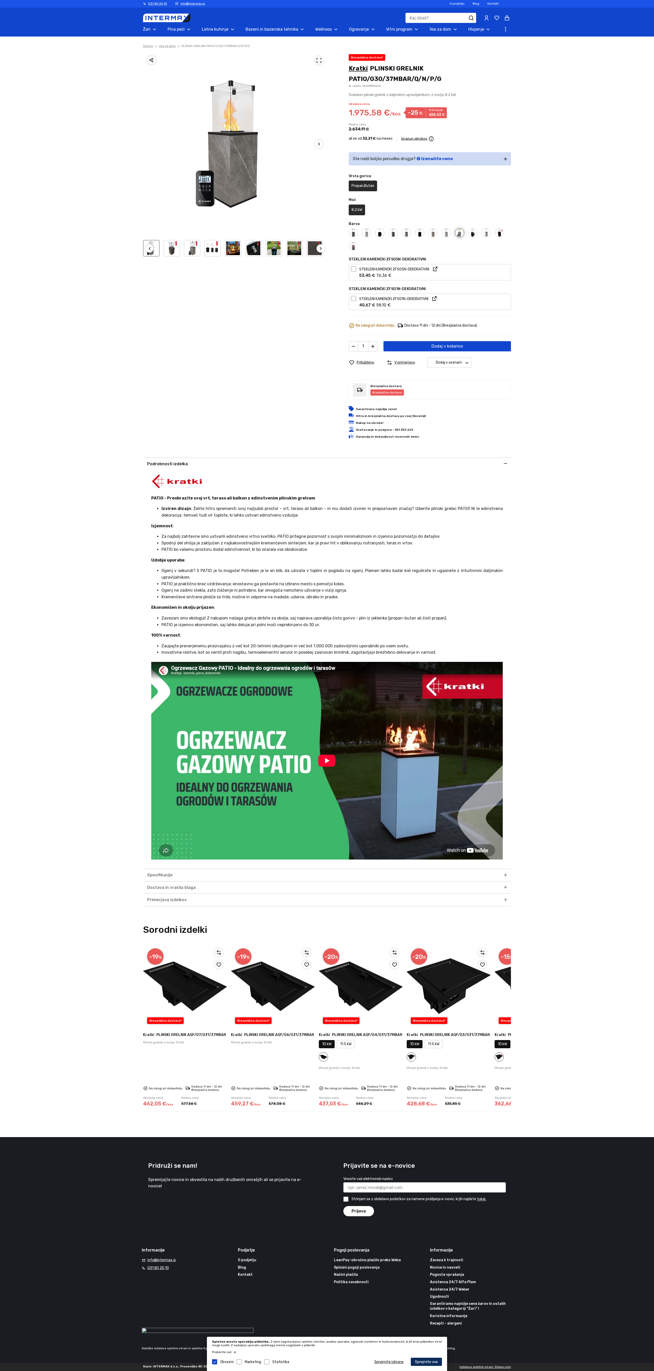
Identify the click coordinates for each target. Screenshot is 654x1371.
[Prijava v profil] (486, 18)
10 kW (326, 1044)
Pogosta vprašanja (447, 1274)
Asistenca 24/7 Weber (450, 1289)
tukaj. (481, 1199)
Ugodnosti (439, 1296)
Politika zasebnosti (351, 1282)
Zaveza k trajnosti (446, 1260)
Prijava (359, 1211)
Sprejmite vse (426, 1362)
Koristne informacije (448, 1316)
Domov (148, 46)
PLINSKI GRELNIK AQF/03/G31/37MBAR (448, 1035)
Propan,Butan (363, 186)
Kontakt (493, 3)
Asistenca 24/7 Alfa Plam (453, 1282)
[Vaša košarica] (507, 18)
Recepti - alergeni (446, 1323)
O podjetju (457, 3)
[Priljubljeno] (219, 965)
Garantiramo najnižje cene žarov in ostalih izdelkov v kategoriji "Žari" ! (468, 1306)
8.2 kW (357, 210)
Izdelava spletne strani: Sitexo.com (485, 1367)
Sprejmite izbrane (389, 1362)
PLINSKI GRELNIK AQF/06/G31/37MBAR (272, 1035)
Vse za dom (167, 46)
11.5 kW (346, 1044)
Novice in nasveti (445, 1267)
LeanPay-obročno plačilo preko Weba (367, 1260)
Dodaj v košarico (447, 346)
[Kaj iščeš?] (471, 18)
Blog (476, 3)
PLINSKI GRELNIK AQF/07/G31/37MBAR (184, 1035)
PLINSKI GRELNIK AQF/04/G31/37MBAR (360, 1035)
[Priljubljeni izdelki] (497, 18)
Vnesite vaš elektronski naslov (368, 1179)
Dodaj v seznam (449, 362)
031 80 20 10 (157, 3)
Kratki (358, 68)
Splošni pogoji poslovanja (357, 1267)
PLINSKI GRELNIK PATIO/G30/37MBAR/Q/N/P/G (215, 46)
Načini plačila (346, 1274)
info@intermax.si (192, 3)
